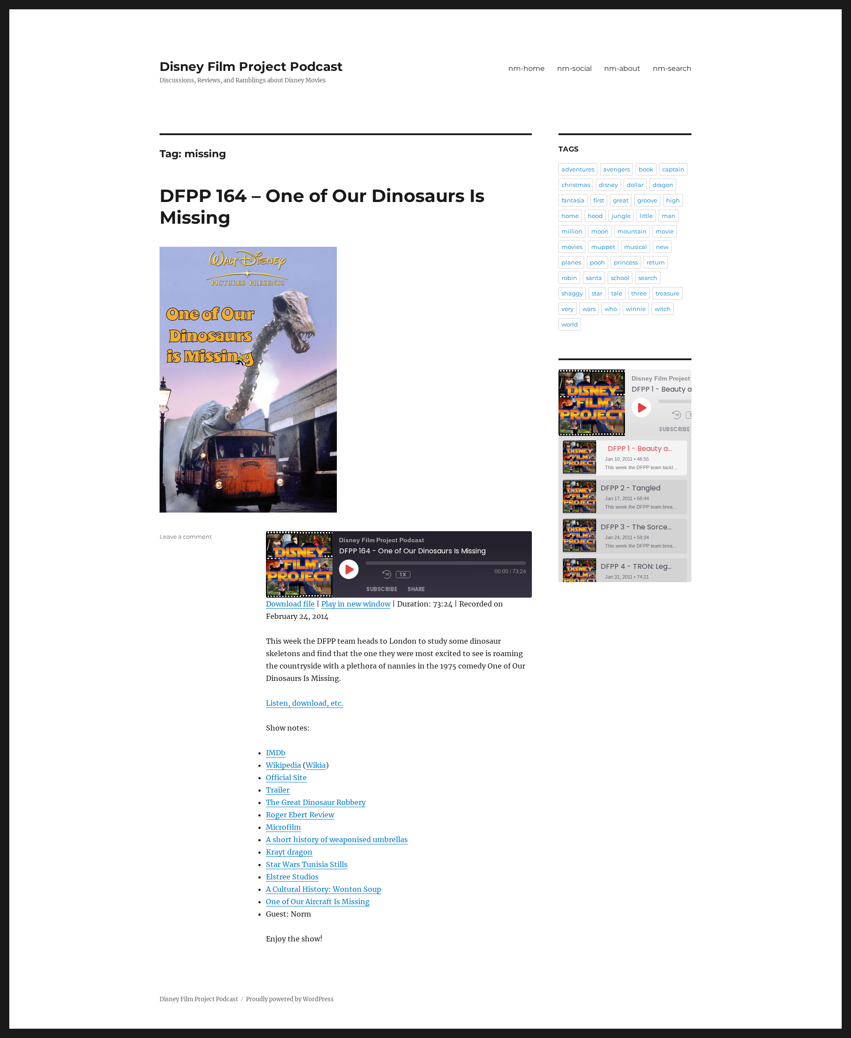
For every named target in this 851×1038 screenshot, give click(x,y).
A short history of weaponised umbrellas (337, 839)
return (656, 262)
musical (635, 246)
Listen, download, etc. (304, 703)
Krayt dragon (289, 852)
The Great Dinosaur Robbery (316, 802)
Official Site (286, 777)
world (570, 324)
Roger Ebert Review (300, 814)
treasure (667, 293)
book (646, 169)
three (639, 293)
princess (626, 262)
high (673, 200)
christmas (576, 184)
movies (572, 246)
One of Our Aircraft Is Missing (318, 901)
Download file (290, 603)
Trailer (277, 789)
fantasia (573, 200)
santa (594, 277)
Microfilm (283, 827)
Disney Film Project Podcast (251, 66)
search (647, 277)
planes (571, 262)
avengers (616, 169)
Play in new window (355, 603)
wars (589, 308)
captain (673, 169)
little (646, 215)
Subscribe (382, 589)
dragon (662, 184)
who (611, 308)
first (598, 200)
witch (663, 308)
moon (600, 231)
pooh (597, 262)
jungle (621, 215)
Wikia (316, 765)
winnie (636, 308)
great (620, 200)
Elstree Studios (292, 876)
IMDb (275, 752)
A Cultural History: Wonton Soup (323, 889)
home (570, 215)
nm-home (526, 68)
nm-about (622, 68)
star (597, 293)
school (620, 277)
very (568, 308)
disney (608, 184)
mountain (632, 231)
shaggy (572, 293)
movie (665, 231)
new (662, 246)
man (668, 215)
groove (647, 200)
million (572, 231)
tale (616, 293)
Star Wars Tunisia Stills (306, 864)
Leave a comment (186, 536)
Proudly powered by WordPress (290, 999)
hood (595, 215)
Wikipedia (283, 765)
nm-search (672, 68)
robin (569, 277)
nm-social (574, 68)
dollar (635, 184)
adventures (578, 169)
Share (416, 589)
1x (403, 574)
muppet (603, 246)
